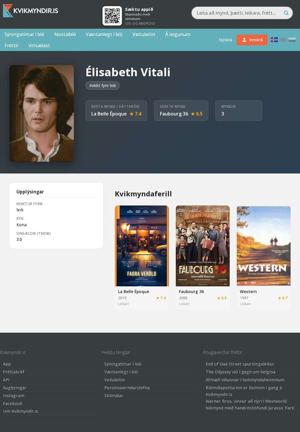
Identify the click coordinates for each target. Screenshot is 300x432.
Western (248, 291)
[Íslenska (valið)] (274, 39)
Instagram (13, 395)
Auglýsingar (15, 387)
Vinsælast (39, 45)
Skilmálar (113, 395)
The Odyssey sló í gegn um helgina (240, 372)
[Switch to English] (283, 39)
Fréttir (11, 45)
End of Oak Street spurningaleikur (240, 364)
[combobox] (242, 13)
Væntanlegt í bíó (104, 34)
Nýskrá (225, 39)
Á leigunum (177, 34)
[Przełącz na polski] (292, 39)
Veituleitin (143, 34)
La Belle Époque (109, 113)
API (6, 379)
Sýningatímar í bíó (24, 34)
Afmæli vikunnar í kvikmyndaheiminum (245, 379)
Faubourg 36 (174, 113)
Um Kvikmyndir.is (20, 411)
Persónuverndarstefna (127, 387)
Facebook (12, 403)
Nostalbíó (65, 34)
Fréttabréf (13, 372)
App (7, 364)
